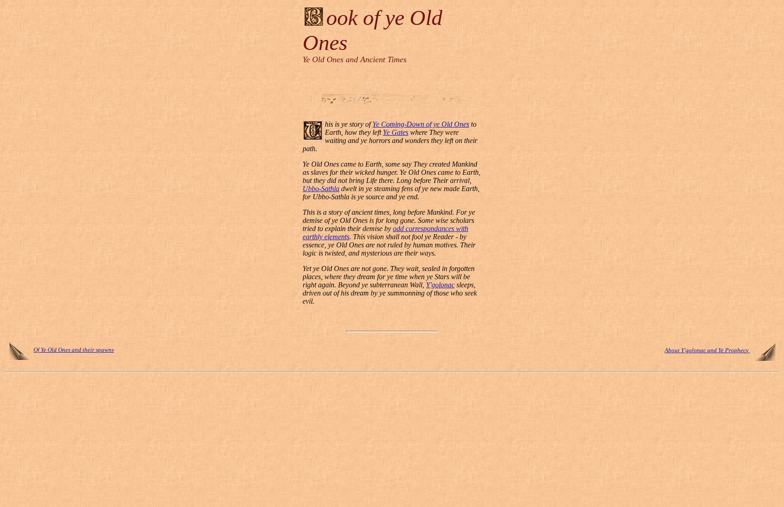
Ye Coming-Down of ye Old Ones (420, 124)
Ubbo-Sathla (321, 188)
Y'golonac (440, 285)
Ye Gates (395, 132)
